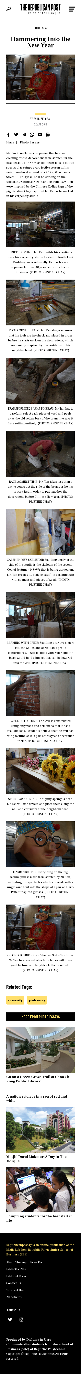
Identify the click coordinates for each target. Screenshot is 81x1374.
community (15, 1000)
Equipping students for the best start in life (39, 1218)
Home (10, 142)
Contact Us (13, 1283)
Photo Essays (30, 142)
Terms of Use (15, 1290)
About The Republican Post (24, 1262)
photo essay (37, 1000)
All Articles (14, 1297)
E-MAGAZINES (16, 1269)
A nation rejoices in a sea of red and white (36, 1098)
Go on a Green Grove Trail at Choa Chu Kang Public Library (39, 1079)
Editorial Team (16, 1276)
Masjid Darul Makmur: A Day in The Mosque (36, 1158)
